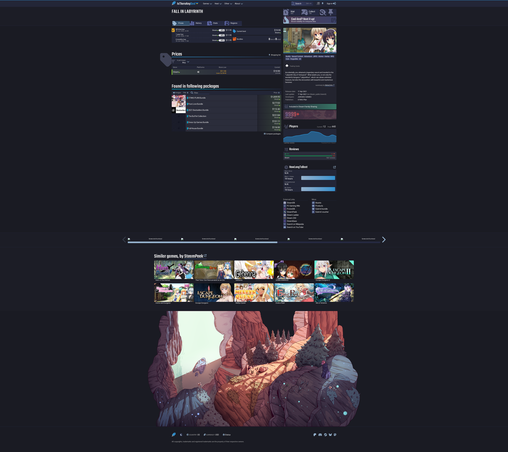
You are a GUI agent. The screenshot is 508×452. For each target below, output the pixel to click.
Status (228, 435)
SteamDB (291, 203)
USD (212, 435)
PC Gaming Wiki (293, 206)
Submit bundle (321, 209)
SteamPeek (292, 212)
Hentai (327, 56)
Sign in (329, 4)
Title (185, 93)
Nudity (288, 56)
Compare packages (273, 134)
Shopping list (276, 55)
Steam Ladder (293, 215)
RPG (332, 56)
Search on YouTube (295, 227)
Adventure (308, 56)
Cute (287, 59)
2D (300, 59)
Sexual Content (297, 56)
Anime (320, 56)
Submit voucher (322, 212)
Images (178, 93)
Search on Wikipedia (295, 224)
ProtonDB (291, 209)
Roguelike (294, 59)
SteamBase (292, 221)
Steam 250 (291, 218)
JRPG (315, 56)
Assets (318, 203)
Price (276, 93)
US (194, 435)
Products (319, 206)
